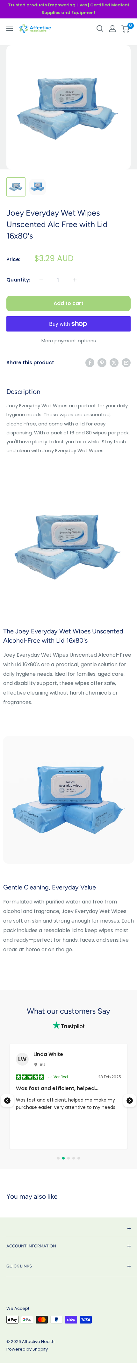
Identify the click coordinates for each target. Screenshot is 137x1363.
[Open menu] (9, 28)
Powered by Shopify (27, 1349)
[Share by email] (126, 362)
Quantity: (18, 279)
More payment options (68, 340)
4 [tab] (73, 1158)
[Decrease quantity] (41, 280)
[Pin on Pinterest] (101, 362)
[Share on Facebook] (89, 362)
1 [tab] (58, 1158)
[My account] (112, 28)
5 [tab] (78, 1158)
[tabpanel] (68, 1096)
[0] (125, 28)
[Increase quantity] (75, 280)
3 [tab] (68, 1158)
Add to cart (68, 303)
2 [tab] (63, 1158)
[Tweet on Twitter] (114, 362)
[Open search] (100, 28)
